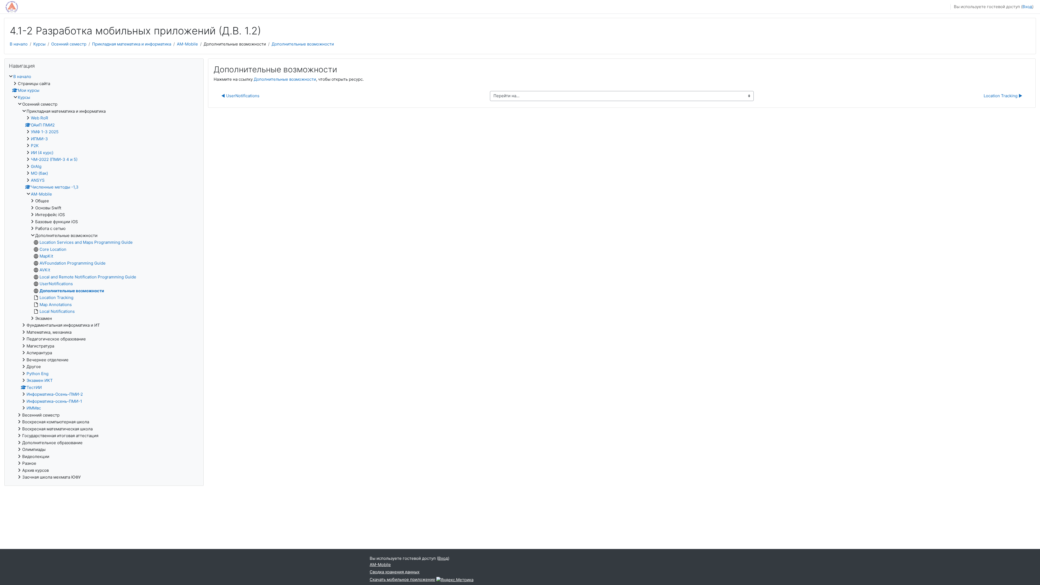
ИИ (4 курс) (42, 152)
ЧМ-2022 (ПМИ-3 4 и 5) (54, 159)
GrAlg (36, 166)
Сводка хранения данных (395, 571)
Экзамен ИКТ (40, 380)
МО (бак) (39, 173)
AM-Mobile (187, 44)
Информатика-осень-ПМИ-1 (54, 401)
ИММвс (34, 408)
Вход (1027, 6)
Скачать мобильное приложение (402, 579)
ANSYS (38, 180)
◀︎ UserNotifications (240, 95)
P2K (35, 145)
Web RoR (39, 118)
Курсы (39, 44)
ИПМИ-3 (39, 138)
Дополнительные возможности (303, 44)
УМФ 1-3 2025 (44, 131)
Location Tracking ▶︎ (1003, 95)
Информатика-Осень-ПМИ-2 (55, 394)
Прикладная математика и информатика (131, 44)
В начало (19, 44)
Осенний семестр (68, 44)
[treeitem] (104, 277)
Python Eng (37, 373)
